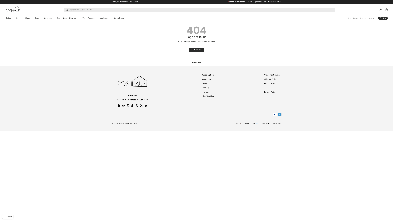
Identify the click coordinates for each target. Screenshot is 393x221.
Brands (363, 18)
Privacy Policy (270, 92)
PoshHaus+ (353, 18)
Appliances (103, 18)
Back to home (196, 50)
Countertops (62, 18)
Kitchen (8, 18)
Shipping (205, 88)
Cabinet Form (277, 123)
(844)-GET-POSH (274, 2)
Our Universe (118, 18)
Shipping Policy (270, 79)
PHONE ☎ (238, 123)
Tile (83, 18)
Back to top (196, 62)
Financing (205, 92)
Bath (18, 18)
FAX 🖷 (247, 123)
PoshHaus (120, 123)
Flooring (91, 18)
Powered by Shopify (130, 123)
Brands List (206, 79)
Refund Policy (270, 83)
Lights (27, 18)
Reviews (372, 18)
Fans (37, 18)
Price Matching (208, 96)
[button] (386, 10)
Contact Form (265, 123)
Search (204, 83)
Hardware (73, 18)
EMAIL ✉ (255, 123)
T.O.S (266, 88)
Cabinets (48, 18)
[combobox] (199, 10)
